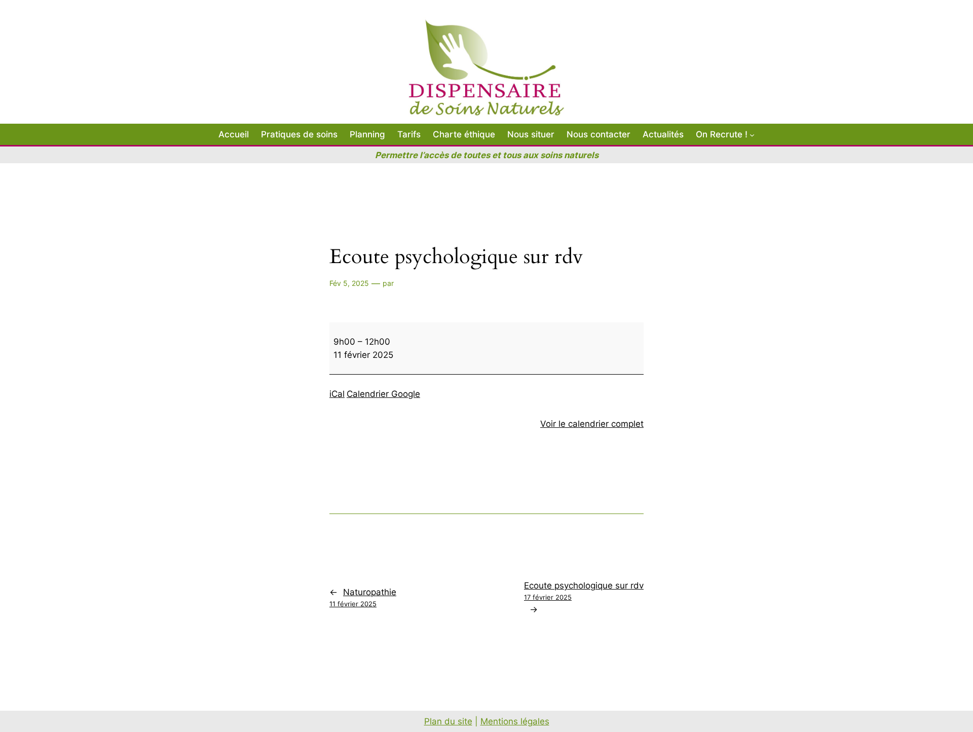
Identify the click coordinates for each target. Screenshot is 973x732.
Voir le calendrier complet (592, 424)
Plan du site (448, 721)
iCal (337, 394)
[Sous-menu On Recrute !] (752, 134)
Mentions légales (514, 721)
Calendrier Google (383, 394)
